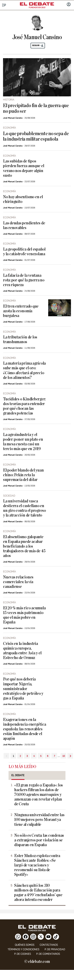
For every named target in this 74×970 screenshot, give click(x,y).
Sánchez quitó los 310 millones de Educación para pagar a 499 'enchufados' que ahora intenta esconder (38, 892)
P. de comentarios (48, 954)
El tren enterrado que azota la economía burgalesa (21, 311)
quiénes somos (24, 944)
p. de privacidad (55, 949)
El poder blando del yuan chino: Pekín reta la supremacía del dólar (23, 475)
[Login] (68, 4)
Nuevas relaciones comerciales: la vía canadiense (18, 582)
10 (63, 756)
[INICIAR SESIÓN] (68, 4)
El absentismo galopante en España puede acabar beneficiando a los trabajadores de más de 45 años (24, 546)
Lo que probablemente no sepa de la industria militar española (36, 136)
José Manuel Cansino (13, 118)
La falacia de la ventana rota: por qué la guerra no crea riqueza (23, 280)
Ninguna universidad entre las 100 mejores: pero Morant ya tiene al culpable (39, 820)
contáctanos (49, 944)
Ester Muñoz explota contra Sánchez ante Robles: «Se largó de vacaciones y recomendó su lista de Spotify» (37, 865)
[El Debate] (37, 4)
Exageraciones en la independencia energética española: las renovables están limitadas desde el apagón (24, 729)
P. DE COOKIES (22, 954)
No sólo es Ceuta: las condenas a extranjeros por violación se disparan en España (39, 840)
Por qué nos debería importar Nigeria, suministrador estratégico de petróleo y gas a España (23, 688)
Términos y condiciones (23, 949)
